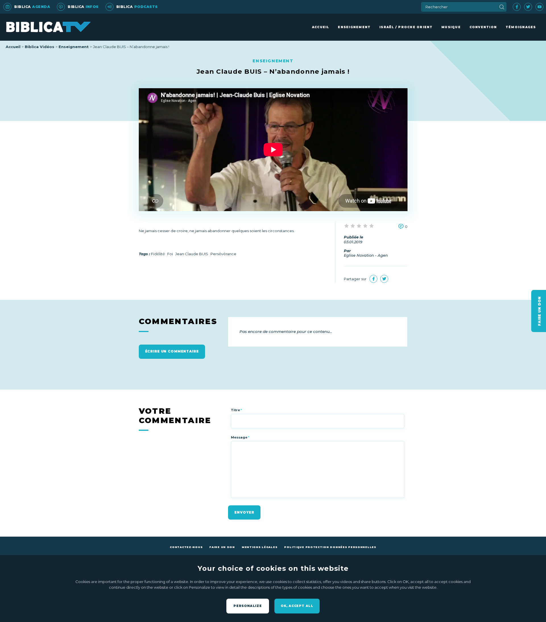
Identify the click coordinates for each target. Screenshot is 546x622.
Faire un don (222, 547)
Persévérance (223, 254)
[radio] (346, 226)
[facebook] (517, 7)
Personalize (247, 606)
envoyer (244, 512)
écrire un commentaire (172, 351)
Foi (170, 254)
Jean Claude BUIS (191, 254)
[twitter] (528, 7)
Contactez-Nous (186, 547)
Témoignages (521, 27)
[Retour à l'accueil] (48, 27)
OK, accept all (297, 606)
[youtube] (539, 7)
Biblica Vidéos (39, 46)
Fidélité (158, 254)
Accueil (320, 27)
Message (240, 437)
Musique (451, 27)
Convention (483, 27)
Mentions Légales (259, 547)
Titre (236, 410)
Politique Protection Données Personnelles (330, 547)
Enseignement (354, 27)
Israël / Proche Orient (406, 27)
